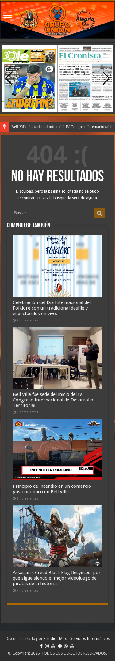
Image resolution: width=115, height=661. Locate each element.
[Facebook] (41, 646)
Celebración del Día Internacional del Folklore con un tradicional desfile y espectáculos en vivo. (52, 308)
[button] (106, 78)
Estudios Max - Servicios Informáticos (77, 638)
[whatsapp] (65, 646)
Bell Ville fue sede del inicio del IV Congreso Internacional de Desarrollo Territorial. (53, 400)
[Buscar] (99, 213)
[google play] (60, 646)
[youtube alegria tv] (72, 646)
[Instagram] (46, 646)
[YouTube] (53, 646)
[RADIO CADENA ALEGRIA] (57, 20)
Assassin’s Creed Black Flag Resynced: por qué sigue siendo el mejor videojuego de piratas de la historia (57, 578)
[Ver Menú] (8, 16)
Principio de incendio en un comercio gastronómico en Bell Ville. (52, 488)
